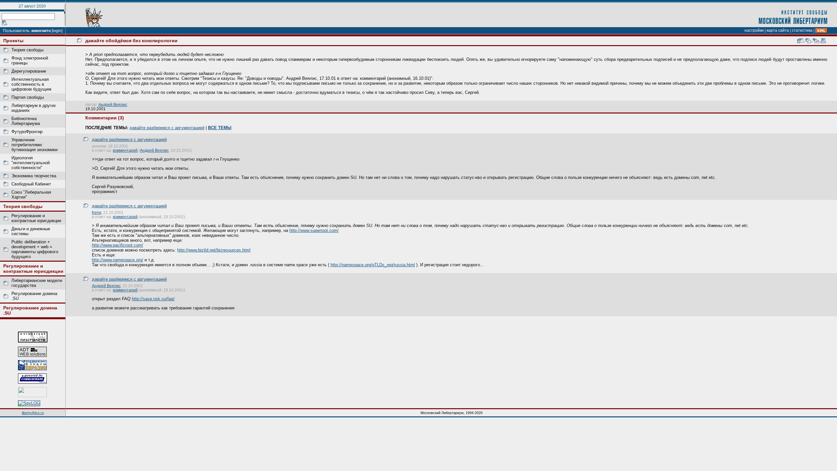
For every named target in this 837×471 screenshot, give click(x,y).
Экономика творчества (33, 175)
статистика (802, 30)
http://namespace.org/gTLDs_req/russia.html (373, 264)
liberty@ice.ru (33, 413)
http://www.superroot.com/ (314, 230)
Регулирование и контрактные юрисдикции (36, 218)
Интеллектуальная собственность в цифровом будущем (31, 84)
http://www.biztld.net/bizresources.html (213, 250)
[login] (57, 30)
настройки (754, 30)
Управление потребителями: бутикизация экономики (34, 144)
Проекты (13, 40)
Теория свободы (27, 49)
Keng (96, 212)
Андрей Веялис (112, 104)
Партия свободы (27, 97)
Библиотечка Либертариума (25, 121)
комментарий (125, 150)
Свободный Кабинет (31, 184)
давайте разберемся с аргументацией (166, 127)
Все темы (219, 127)
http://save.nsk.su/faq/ (153, 298)
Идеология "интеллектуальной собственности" (30, 162)
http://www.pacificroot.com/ (117, 245)
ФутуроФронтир (27, 131)
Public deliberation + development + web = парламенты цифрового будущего (34, 249)
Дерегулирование (28, 71)
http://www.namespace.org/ (117, 259)
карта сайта (778, 30)
